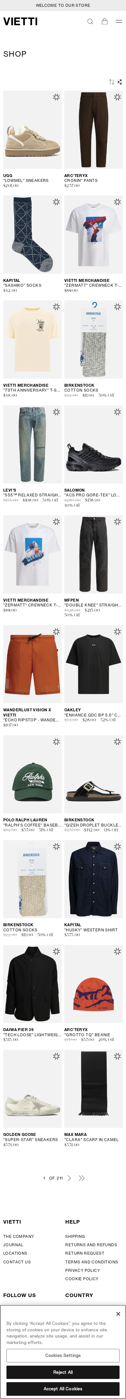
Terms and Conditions (91, 1262)
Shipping (75, 1236)
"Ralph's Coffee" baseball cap (32, 825)
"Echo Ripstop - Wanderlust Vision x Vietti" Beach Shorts (32, 720)
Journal (13, 1245)
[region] (63, 1352)
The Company (18, 1236)
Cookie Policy (81, 1279)
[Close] (118, 1314)
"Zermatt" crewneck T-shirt (93, 285)
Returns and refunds (91, 1245)
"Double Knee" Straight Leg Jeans (93, 605)
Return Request (84, 1253)
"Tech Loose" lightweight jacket (32, 1035)
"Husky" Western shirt (91, 930)
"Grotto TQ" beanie (87, 1035)
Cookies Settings (63, 1355)
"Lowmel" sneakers (26, 180)
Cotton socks (81, 390)
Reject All (63, 1372)
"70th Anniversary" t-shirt (32, 390)
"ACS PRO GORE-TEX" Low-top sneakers (93, 495)
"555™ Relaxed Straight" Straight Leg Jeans (32, 495)
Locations (15, 1253)
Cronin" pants (81, 180)
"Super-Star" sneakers (30, 1139)
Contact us (17, 1262)
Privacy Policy (82, 1270)
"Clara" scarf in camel (91, 1139)
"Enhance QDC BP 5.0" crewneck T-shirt (93, 715)
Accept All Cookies (63, 1389)
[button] (90, 21)
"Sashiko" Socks (22, 285)
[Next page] (69, 1178)
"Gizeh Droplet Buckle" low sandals (93, 825)
